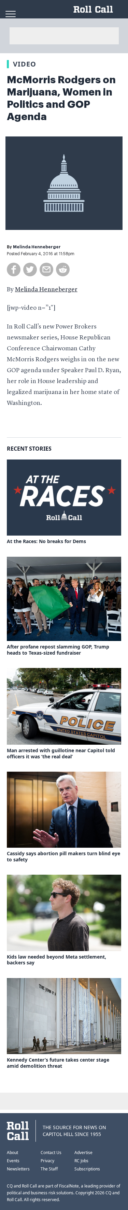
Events (13, 1161)
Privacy (47, 1161)
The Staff (49, 1169)
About (12, 1152)
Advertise (83, 1152)
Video (24, 64)
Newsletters (18, 1169)
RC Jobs (81, 1161)
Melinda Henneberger (37, 247)
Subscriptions (87, 1169)
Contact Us (51, 1152)
